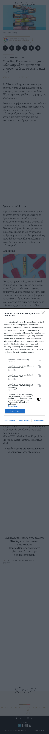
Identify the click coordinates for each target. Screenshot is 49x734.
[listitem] (24, 360)
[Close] (43, 313)
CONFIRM (15, 411)
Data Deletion (9, 420)
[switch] (39, 366)
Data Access (24, 420)
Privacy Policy (39, 420)
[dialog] (24, 367)
